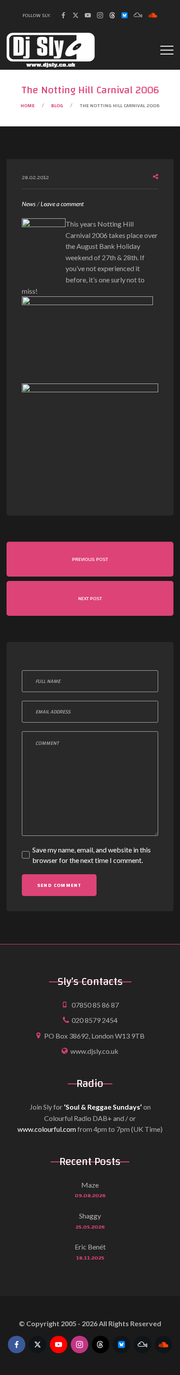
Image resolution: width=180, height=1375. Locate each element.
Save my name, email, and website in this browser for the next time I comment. (91, 854)
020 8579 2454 (95, 1020)
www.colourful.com (46, 1129)
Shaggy (90, 1216)
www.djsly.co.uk (94, 1051)
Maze (90, 1185)
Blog (57, 105)
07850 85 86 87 (95, 1005)
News (28, 203)
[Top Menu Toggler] (167, 50)
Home (28, 105)
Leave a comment (62, 205)
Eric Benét (90, 1247)
